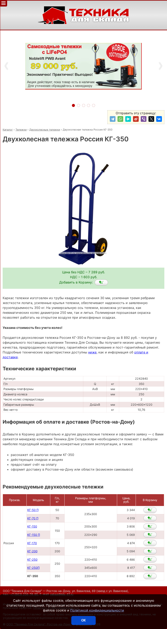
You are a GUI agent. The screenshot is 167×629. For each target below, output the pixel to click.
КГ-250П (33, 567)
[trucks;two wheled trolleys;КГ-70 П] (150, 518)
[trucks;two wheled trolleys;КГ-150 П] (150, 535)
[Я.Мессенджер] (128, 119)
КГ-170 (32, 543)
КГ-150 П (33, 534)
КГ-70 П (32, 518)
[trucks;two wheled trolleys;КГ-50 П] (150, 510)
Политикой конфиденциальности (97, 610)
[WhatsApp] (120, 119)
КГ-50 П (32, 510)
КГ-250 (32, 559)
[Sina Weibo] (135, 119)
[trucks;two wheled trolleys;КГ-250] (150, 559)
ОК (83, 620)
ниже (92, 352)
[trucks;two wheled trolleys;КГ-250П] (150, 568)
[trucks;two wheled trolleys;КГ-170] (150, 543)
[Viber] (143, 119)
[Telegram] (112, 119)
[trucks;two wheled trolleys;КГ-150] (150, 526)
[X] (151, 119)
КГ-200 (32, 551)
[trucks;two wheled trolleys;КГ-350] (101, 282)
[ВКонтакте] (159, 119)
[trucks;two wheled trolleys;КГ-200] (150, 551)
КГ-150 (32, 526)
